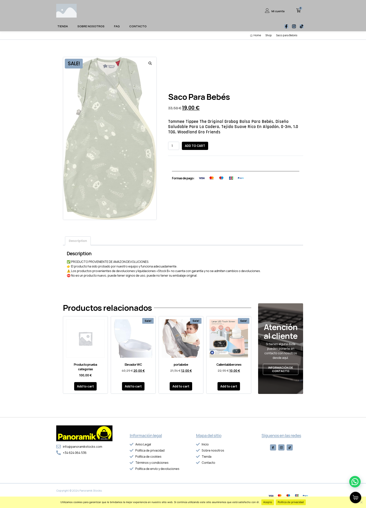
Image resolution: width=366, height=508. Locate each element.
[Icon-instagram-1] (294, 26)
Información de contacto (280, 369)
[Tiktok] (301, 26)
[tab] (78, 240)
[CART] (298, 10)
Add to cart (195, 146)
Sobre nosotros (90, 26)
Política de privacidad (291, 502)
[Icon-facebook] (286, 26)
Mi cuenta (277, 11)
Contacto (138, 26)
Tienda (62, 26)
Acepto (267, 502)
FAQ (117, 26)
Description (78, 241)
